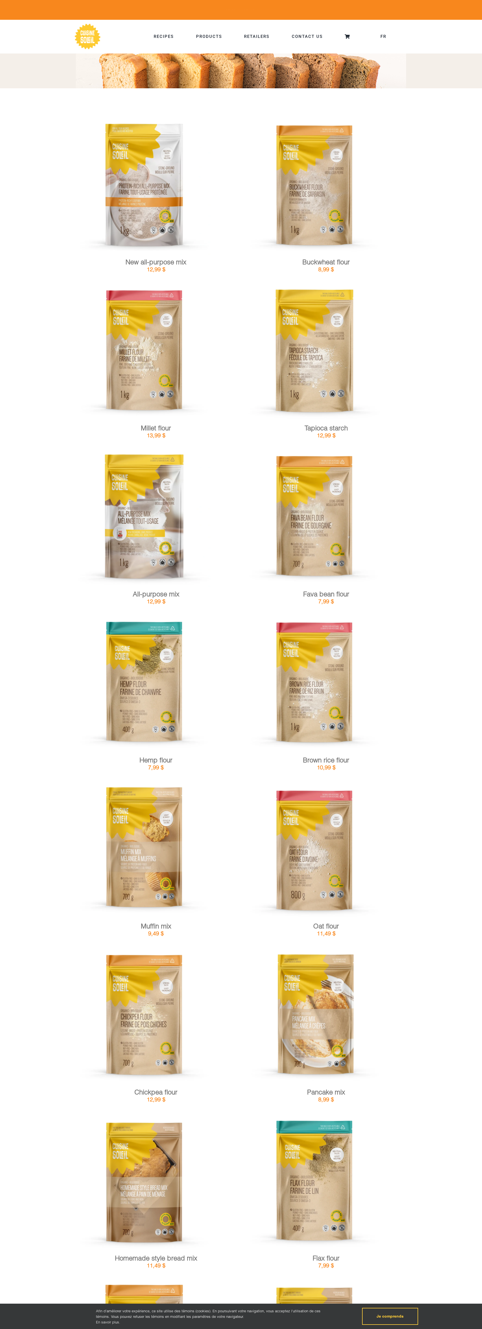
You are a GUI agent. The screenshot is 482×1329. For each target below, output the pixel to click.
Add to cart (129, 187)
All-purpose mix (156, 594)
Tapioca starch (326, 428)
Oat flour (326, 926)
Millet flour (156, 428)
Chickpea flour (155, 1092)
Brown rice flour (326, 760)
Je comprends (390, 1316)
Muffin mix (156, 926)
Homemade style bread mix (156, 1258)
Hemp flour (155, 760)
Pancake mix (326, 1092)
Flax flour (326, 1258)
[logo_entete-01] (88, 25)
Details (161, 187)
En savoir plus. (108, 1322)
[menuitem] (383, 36)
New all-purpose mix (156, 262)
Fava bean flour (326, 594)
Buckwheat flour (326, 262)
